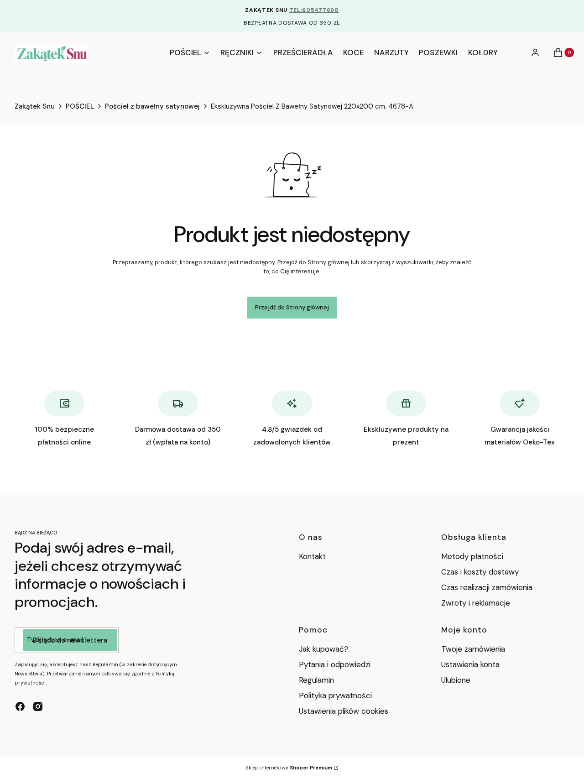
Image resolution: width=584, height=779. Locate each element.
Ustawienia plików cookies (345, 711)
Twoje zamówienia (473, 649)
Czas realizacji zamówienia (486, 587)
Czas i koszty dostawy (480, 572)
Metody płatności (472, 556)
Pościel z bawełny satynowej (152, 106)
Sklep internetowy (288, 767)
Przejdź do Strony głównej (292, 307)
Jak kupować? (323, 649)
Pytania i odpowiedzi (334, 664)
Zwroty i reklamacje (475, 603)
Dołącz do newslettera (70, 640)
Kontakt (312, 556)
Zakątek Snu (35, 106)
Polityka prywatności (335, 695)
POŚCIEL (80, 106)
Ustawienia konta (470, 664)
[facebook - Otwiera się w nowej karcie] (20, 706)
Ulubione (455, 680)
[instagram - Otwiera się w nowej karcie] (37, 706)
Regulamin (316, 680)
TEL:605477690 (314, 10)
